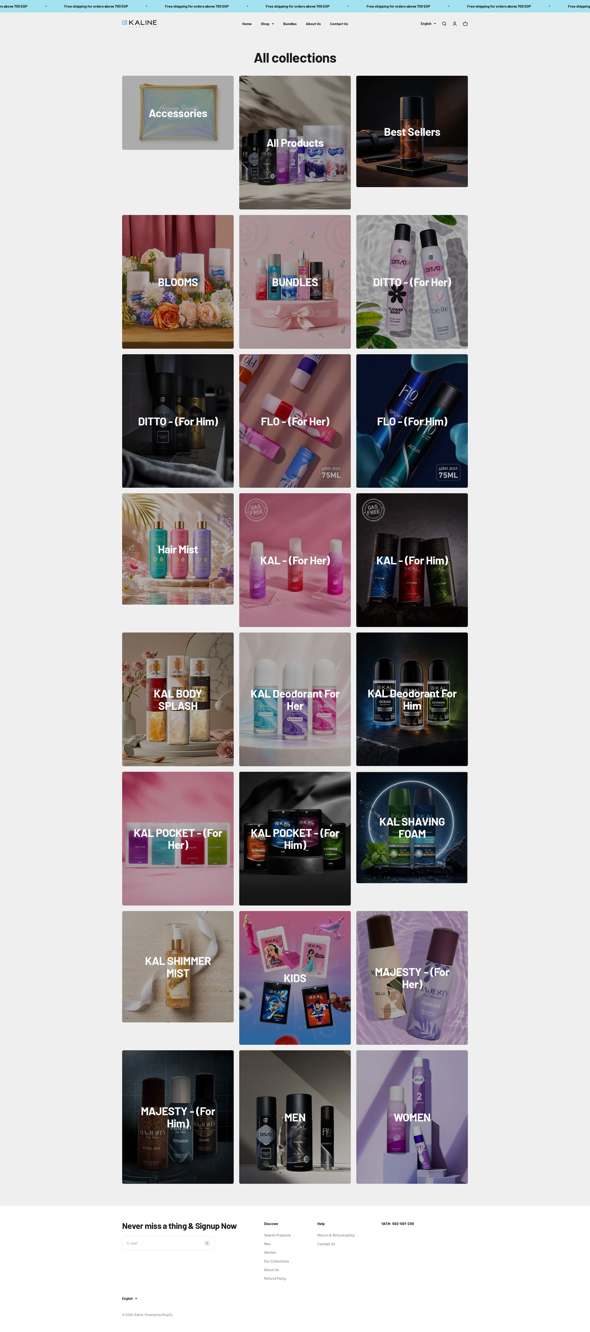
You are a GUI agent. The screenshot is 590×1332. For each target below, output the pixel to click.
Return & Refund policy (336, 1235)
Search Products (277, 1235)
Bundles (290, 23)
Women (270, 1252)
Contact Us (339, 23)
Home (247, 23)
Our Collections (276, 1261)
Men (267, 1244)
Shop (265, 23)
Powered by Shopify (158, 1315)
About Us (313, 23)
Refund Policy (275, 1278)
